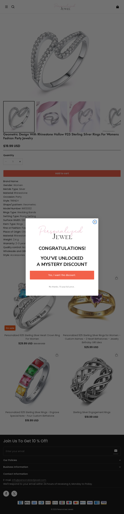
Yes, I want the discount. (62, 275)
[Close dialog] (95, 222)
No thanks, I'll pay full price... (62, 286)
